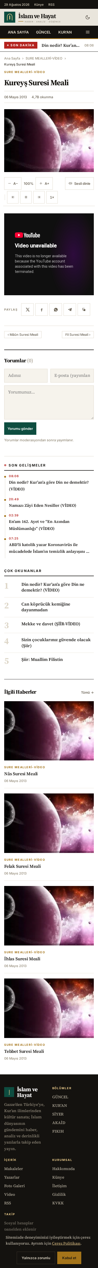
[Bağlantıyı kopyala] (84, 309)
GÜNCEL (43, 32)
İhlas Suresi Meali (22, 959)
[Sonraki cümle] (39, 197)
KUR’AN (65, 32)
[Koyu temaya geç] (87, 17)
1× (52, 197)
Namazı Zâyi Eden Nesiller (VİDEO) (42, 505)
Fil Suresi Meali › (77, 335)
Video (9, 1194)
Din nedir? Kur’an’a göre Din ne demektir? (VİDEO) (61, 45)
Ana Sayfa (18, 32)
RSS (51, 4)
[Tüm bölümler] (87, 32)
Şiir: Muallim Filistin (42, 659)
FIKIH (58, 1131)
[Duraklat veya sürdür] (26, 197)
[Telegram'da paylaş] (70, 309)
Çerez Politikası (66, 1243)
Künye (39, 4)
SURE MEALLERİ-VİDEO (44, 58)
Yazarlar (12, 1177)
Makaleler (13, 1168)
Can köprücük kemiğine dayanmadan (45, 607)
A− (15, 183)
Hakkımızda (63, 1168)
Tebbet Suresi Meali (24, 1051)
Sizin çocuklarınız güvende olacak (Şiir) (56, 642)
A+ (47, 183)
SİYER (58, 1114)
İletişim (59, 1185)
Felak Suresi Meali (22, 866)
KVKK (58, 1203)
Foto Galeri (14, 1185)
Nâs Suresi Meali (21, 774)
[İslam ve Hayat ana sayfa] (40, 17)
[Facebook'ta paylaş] (41, 309)
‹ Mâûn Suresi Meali (23, 335)
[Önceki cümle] (13, 197)
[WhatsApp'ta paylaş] (55, 309)
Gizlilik (59, 1194)
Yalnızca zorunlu (36, 1258)
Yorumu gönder (20, 428)
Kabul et (69, 1258)
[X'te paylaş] (27, 309)
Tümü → (87, 692)
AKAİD (58, 1122)
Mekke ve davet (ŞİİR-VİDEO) (50, 624)
